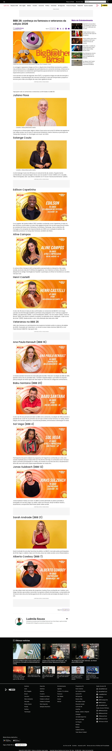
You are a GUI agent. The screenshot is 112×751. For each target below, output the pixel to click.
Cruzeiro (35, 5)
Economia (41, 5)
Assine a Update (88, 5)
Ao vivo (7, 5)
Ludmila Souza (19, 28)
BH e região (23, 5)
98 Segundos (61, 5)
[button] (58, 29)
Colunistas (53, 5)
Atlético (29, 5)
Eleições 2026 (14, 5)
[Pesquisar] (107, 2)
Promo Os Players (71, 5)
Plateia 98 (80, 5)
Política (47, 5)
